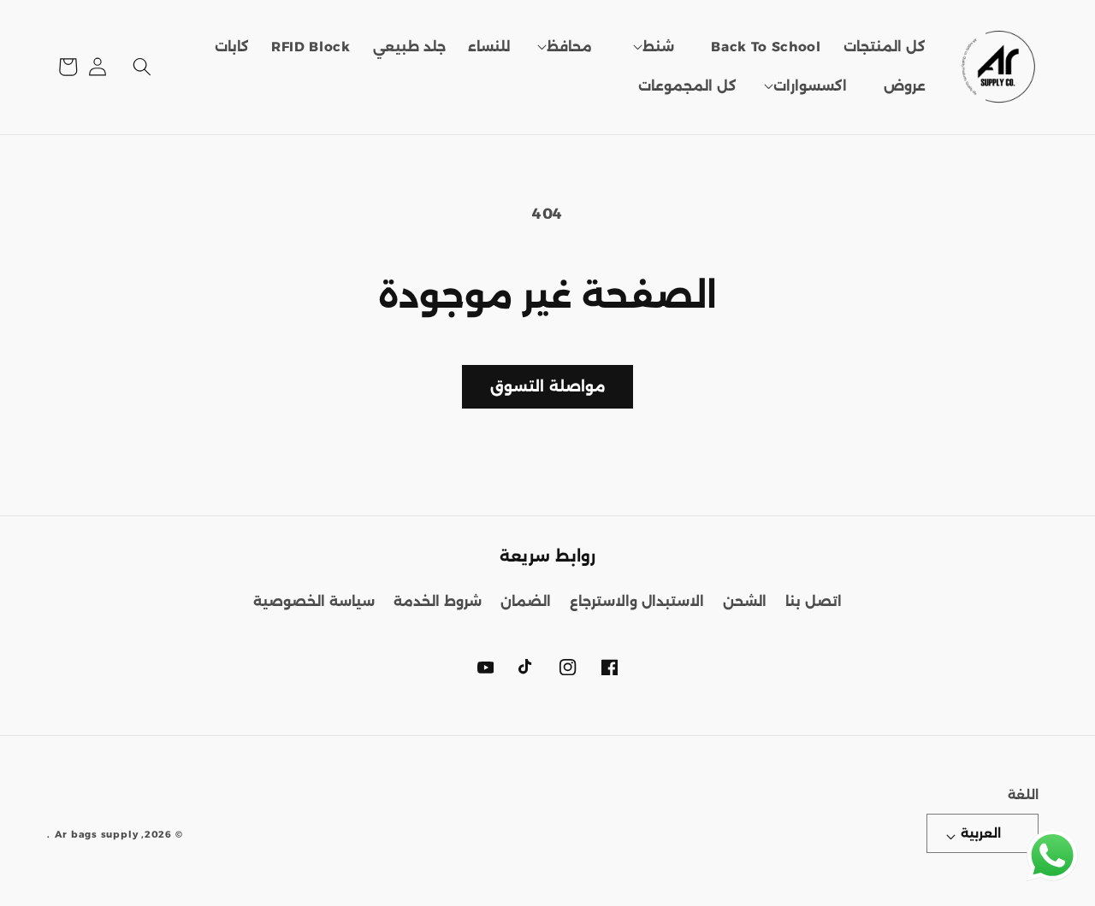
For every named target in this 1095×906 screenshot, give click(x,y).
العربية (981, 833)
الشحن (744, 601)
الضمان (525, 601)
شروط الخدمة (438, 601)
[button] (659, 47)
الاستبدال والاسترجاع (637, 601)
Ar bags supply (97, 834)
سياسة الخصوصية (314, 601)
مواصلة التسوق (547, 386)
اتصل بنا (813, 601)
